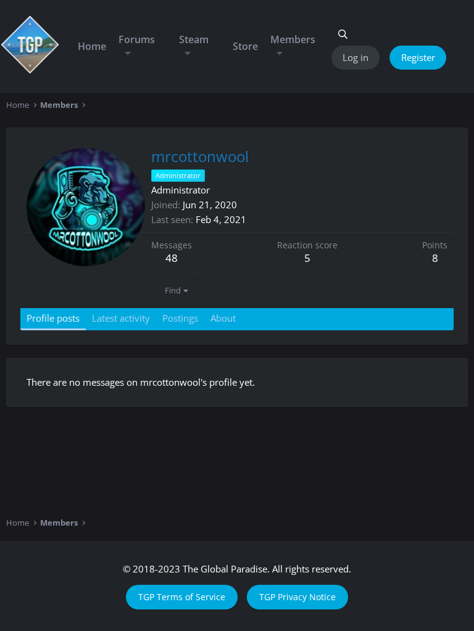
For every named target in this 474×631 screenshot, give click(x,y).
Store (245, 46)
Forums (136, 39)
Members (292, 39)
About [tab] (223, 318)
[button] (127, 53)
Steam (194, 39)
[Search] (343, 34)
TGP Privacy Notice (297, 597)
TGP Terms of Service (181, 597)
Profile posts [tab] (53, 318)
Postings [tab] (180, 318)
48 (171, 258)
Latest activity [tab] (121, 318)
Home (92, 46)
